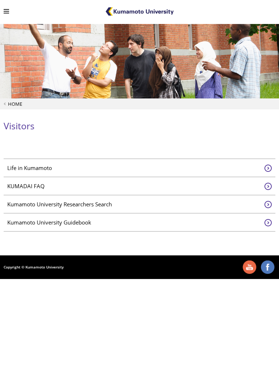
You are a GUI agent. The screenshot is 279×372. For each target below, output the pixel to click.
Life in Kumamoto (29, 167)
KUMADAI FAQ (26, 186)
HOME (15, 104)
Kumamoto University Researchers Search (59, 204)
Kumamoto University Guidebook (49, 222)
